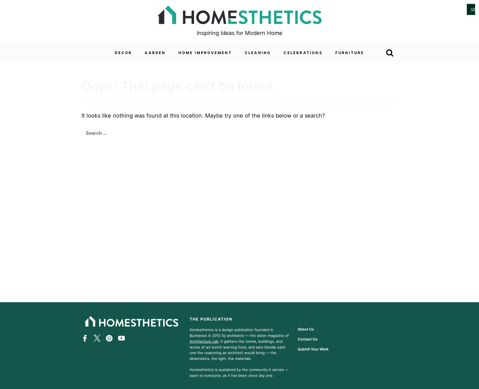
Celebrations (303, 52)
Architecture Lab (204, 341)
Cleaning (258, 52)
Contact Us (307, 339)
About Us (306, 329)
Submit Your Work (313, 349)
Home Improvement (205, 52)
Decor (123, 52)
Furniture (349, 52)
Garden (155, 52)
